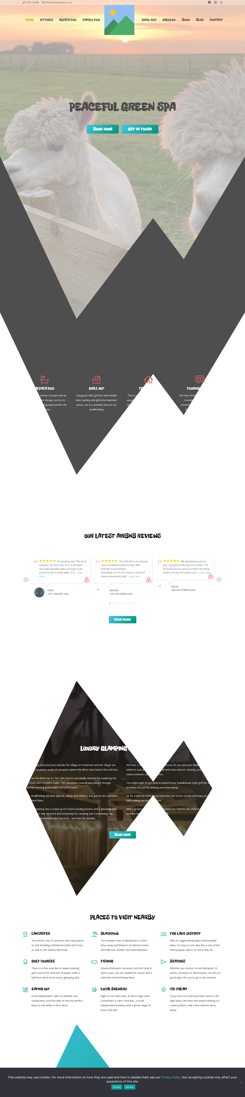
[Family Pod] (148, 380)
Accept (117, 1087)
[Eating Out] (27, 990)
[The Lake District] (165, 934)
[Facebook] (209, 2)
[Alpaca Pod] (44, 380)
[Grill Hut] (96, 380)
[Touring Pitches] (200, 380)
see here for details (83, 818)
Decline (130, 1087)
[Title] (221, 2)
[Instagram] (215, 2)
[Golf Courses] (27, 962)
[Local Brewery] (96, 990)
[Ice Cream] (165, 990)
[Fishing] (96, 962)
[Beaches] (165, 962)
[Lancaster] (27, 934)
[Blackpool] (96, 934)
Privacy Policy (170, 1077)
